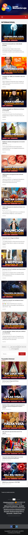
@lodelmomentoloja (9, 502)
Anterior (4, 346)
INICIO (9, 40)
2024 (8, 47)
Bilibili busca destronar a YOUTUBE (11, 482)
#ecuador (6, 511)
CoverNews (10, 532)
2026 (8, 382)
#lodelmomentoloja (9, 509)
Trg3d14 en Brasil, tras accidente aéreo (12, 300)
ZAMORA (23, 377)
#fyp (21, 511)
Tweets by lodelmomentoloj (7, 492)
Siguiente (16, 348)
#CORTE (21, 506)
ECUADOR (5, 40)
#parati (17, 511)
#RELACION (8, 506)
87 (20, 346)
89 (25, 346)
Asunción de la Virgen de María (10, 238)
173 (12, 348)
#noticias (12, 511)
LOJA (19, 203)
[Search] (26, 17)
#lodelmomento (19, 509)
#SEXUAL (15, 506)
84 (14, 346)
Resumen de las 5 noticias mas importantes (14, 269)
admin (4, 47)
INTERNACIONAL (14, 40)
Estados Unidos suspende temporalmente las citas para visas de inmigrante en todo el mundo (13, 406)
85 (16, 346)
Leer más (4, 54)
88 (23, 346)
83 (11, 346)
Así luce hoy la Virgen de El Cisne (10, 381)
